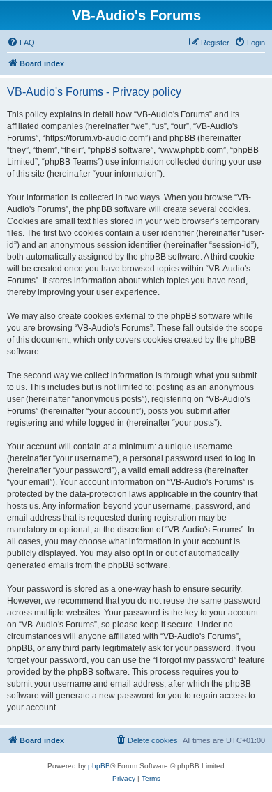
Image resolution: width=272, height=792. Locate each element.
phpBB (99, 766)
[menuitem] (21, 42)
